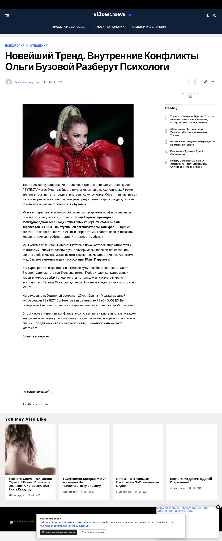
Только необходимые (93, 532)
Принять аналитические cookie (58, 532)
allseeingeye (26, 82)
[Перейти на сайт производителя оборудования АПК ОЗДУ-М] (188, 522)
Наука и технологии (108, 26)
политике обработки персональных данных (64, 525)
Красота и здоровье (68, 26)
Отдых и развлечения (149, 26)
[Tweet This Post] (198, 82)
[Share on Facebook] (191, 82)
